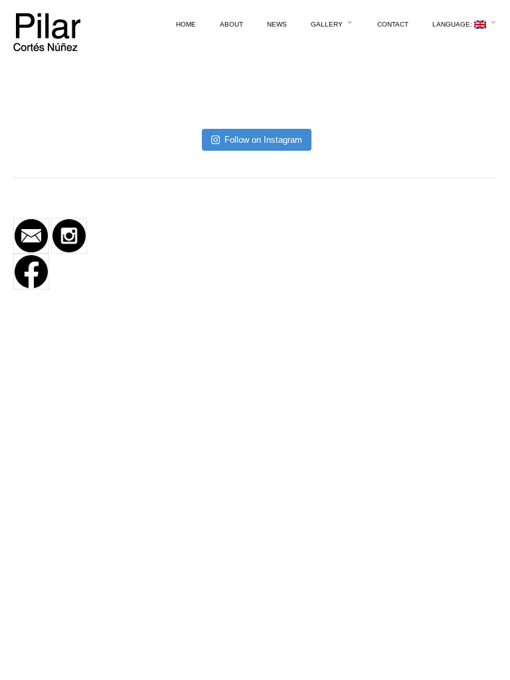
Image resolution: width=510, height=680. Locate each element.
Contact (392, 24)
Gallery (327, 24)
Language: (453, 24)
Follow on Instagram (263, 140)
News (277, 24)
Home (186, 24)
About (231, 24)
